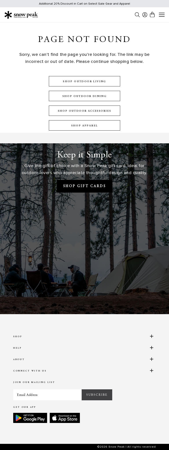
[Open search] (137, 15)
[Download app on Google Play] (30, 418)
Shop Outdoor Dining (84, 96)
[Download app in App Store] (65, 418)
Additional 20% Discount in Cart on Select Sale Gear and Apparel (84, 3)
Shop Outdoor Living (84, 81)
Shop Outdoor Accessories (84, 111)
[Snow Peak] (21, 15)
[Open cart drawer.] (152, 14)
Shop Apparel (84, 125)
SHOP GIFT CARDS (84, 186)
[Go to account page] (145, 15)
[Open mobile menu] (162, 15)
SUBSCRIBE (97, 395)
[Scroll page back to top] (156, 438)
